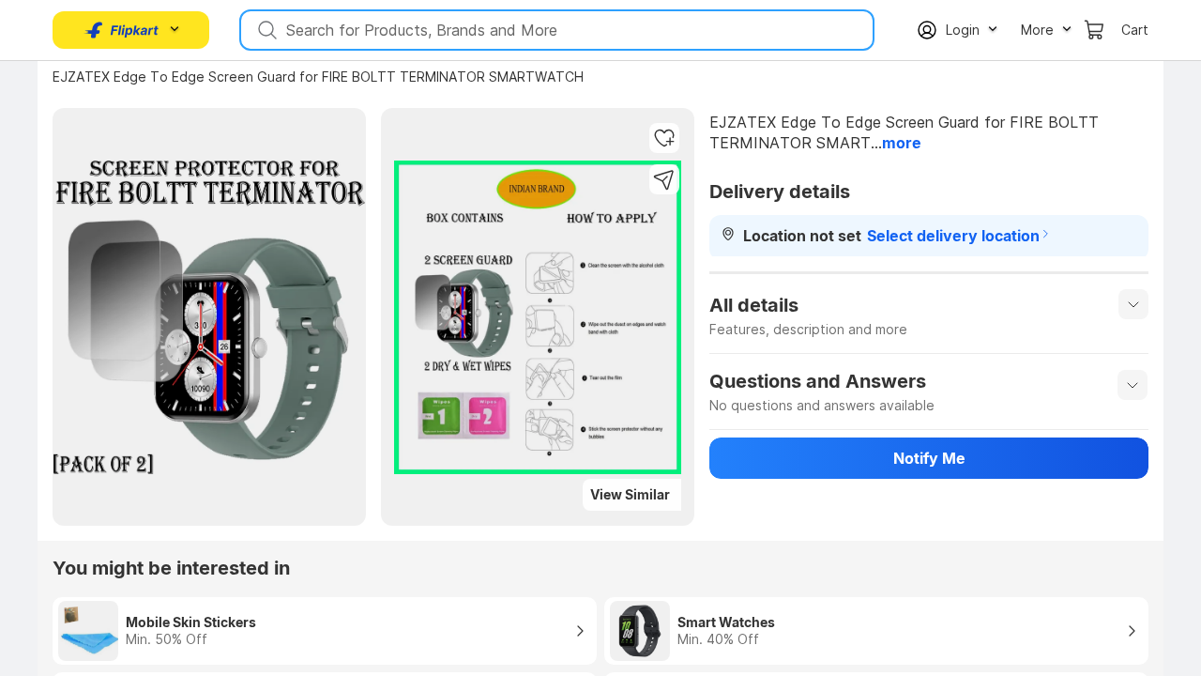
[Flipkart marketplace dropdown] (122, 30)
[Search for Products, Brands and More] (265, 30)
